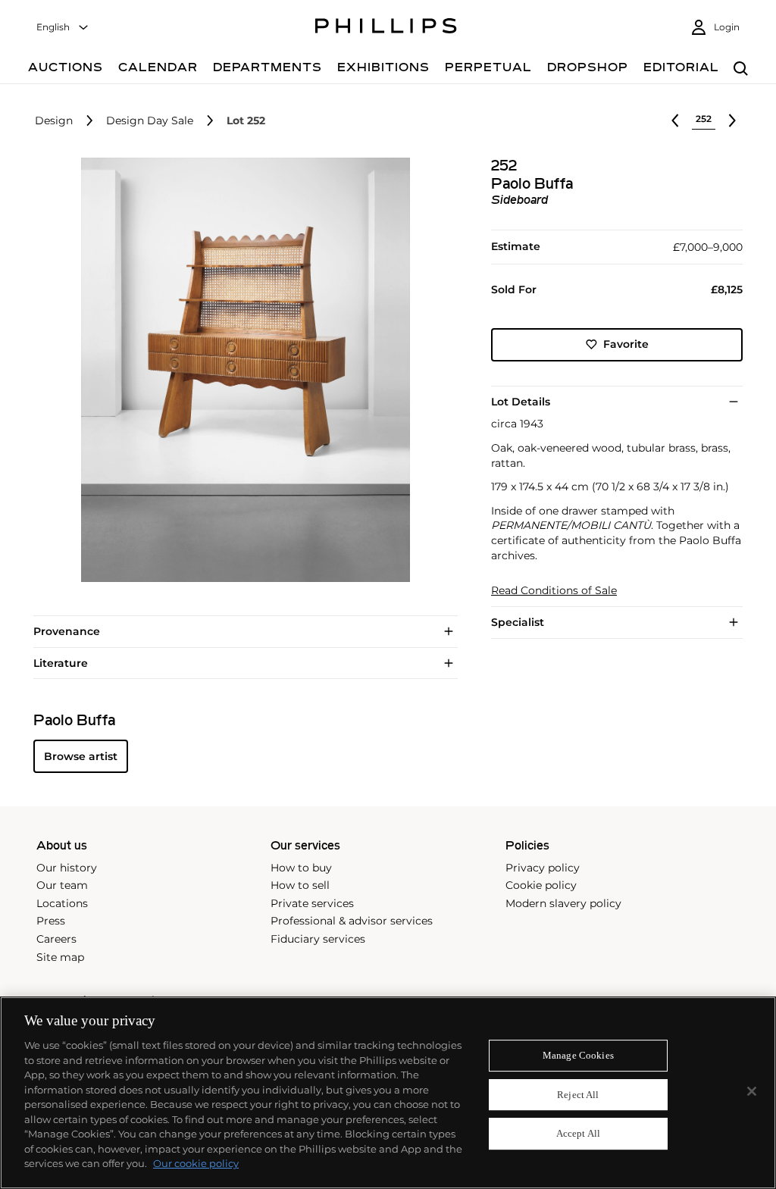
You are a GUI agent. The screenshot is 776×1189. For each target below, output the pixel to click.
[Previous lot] (675, 120)
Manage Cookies (578, 1055)
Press (50, 921)
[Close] (751, 1091)
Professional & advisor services (352, 921)
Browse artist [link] (80, 756)
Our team (62, 885)
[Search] (741, 69)
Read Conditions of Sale (554, 590)
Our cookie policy (196, 1163)
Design (54, 120)
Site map (60, 957)
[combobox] (62, 27)
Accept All (578, 1134)
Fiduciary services (318, 939)
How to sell (300, 885)
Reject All (578, 1094)
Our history (66, 868)
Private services (312, 903)
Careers (56, 939)
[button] (241, 370)
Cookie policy (541, 885)
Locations (62, 903)
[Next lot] (732, 120)
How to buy (301, 868)
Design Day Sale (149, 120)
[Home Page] (386, 28)
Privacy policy (542, 868)
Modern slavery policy (563, 903)
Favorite (626, 344)
